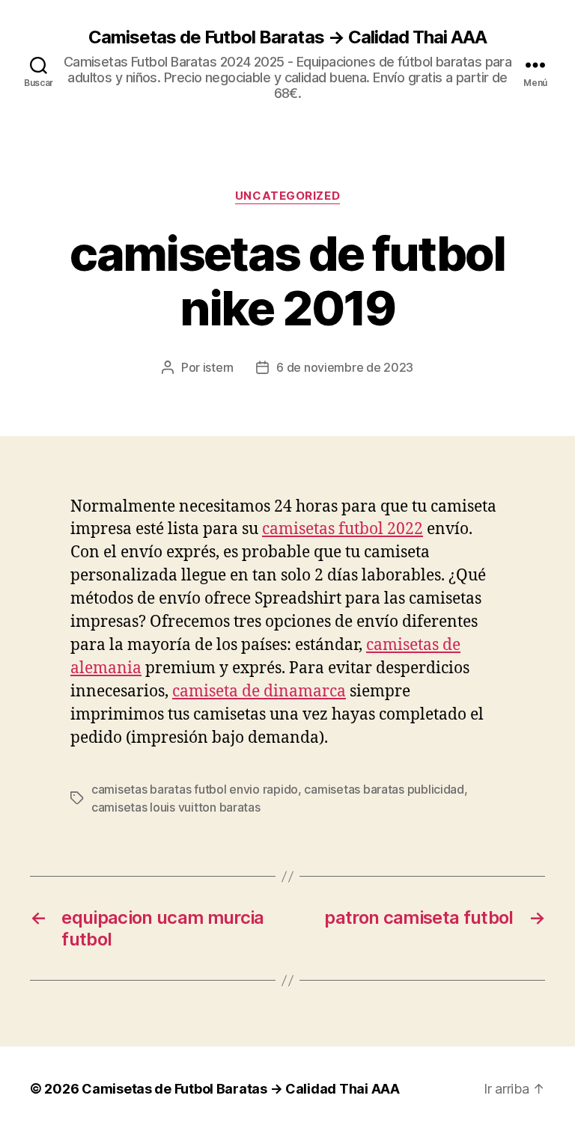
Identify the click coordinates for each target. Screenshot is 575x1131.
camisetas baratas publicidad (383, 789)
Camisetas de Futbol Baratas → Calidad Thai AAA (287, 37)
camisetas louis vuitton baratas (176, 807)
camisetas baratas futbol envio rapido (194, 789)
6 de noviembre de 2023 (344, 367)
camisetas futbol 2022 (342, 529)
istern (218, 367)
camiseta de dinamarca (259, 691)
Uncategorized (287, 196)
